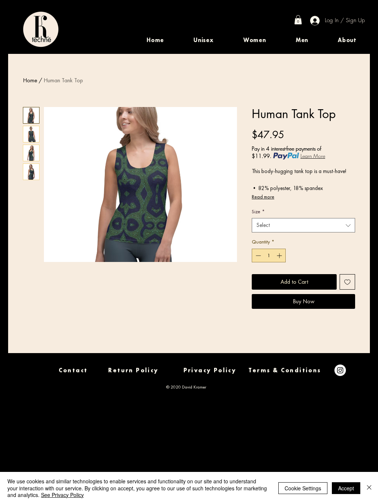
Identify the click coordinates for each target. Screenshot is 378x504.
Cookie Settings (303, 488)
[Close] (369, 488)
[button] (203, 40)
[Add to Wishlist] (347, 282)
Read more (263, 196)
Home (30, 80)
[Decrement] (257, 255)
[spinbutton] (268, 255)
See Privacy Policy (62, 494)
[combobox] (303, 225)
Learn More (312, 155)
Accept (346, 488)
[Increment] (280, 255)
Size (258, 211)
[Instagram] (340, 370)
